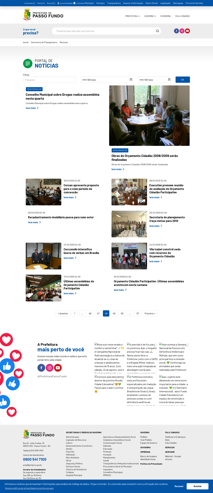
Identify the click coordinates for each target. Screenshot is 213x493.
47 (98, 313)
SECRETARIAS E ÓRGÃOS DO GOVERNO (83, 432)
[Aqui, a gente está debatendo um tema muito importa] (174, 390)
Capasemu (108, 469)
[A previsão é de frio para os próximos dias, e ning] (142, 358)
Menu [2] (41, 3)
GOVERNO (144, 432)
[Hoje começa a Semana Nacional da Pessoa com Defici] (174, 358)
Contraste (80, 3)
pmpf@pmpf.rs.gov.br (32, 465)
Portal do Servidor (194, 3)
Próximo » (150, 313)
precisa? (31, 31)
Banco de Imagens (148, 456)
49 (114, 313)
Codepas (70, 472)
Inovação (107, 454)
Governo (149, 16)
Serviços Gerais (73, 466)
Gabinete (107, 446)
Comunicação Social (112, 443)
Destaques (178, 3)
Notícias (64, 42)
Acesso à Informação (133, 3)
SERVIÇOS (169, 447)
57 (138, 313)
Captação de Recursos (76, 440)
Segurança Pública (74, 463)
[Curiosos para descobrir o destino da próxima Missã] (109, 390)
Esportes (70, 451)
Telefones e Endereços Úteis (175, 438)
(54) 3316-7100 (37, 450)
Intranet (168, 459)
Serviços (100, 3)
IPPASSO (107, 475)
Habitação (70, 454)
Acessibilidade (66, 3)
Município (89, 3)
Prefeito (143, 437)
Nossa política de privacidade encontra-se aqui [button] (29, 488)
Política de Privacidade (151, 464)
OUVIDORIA (145, 447)
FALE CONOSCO (172, 432)
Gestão (69, 449)
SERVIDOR (169, 452)
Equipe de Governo (148, 443)
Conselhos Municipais (113, 472)
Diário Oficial (152, 3)
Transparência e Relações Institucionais (121, 463)
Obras (68, 460)
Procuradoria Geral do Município (117, 466)
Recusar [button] (179, 486)
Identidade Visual (147, 459)
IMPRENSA (145, 452)
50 (122, 313)
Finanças (107, 451)
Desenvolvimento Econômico (79, 446)
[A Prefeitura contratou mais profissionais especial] (142, 390)
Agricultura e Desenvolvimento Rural (119, 437)
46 (90, 313)
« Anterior (63, 313)
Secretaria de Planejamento (44, 42)
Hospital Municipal (74, 475)
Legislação (165, 3)
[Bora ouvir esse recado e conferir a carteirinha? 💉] (109, 358)
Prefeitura (131, 16)
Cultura (69, 443)
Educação (107, 449)
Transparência (114, 3)
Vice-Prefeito (146, 440)
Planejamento (109, 457)
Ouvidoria (165, 16)
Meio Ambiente (72, 457)
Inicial (25, 42)
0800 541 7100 (34, 459)
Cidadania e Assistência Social (117, 440)
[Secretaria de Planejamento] (43, 18)
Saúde (106, 460)
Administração (72, 437)
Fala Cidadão (182, 16)
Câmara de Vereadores (76, 469)
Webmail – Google (173, 456)
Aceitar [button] (198, 486)
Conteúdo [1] (29, 3)
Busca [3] (51, 3)
